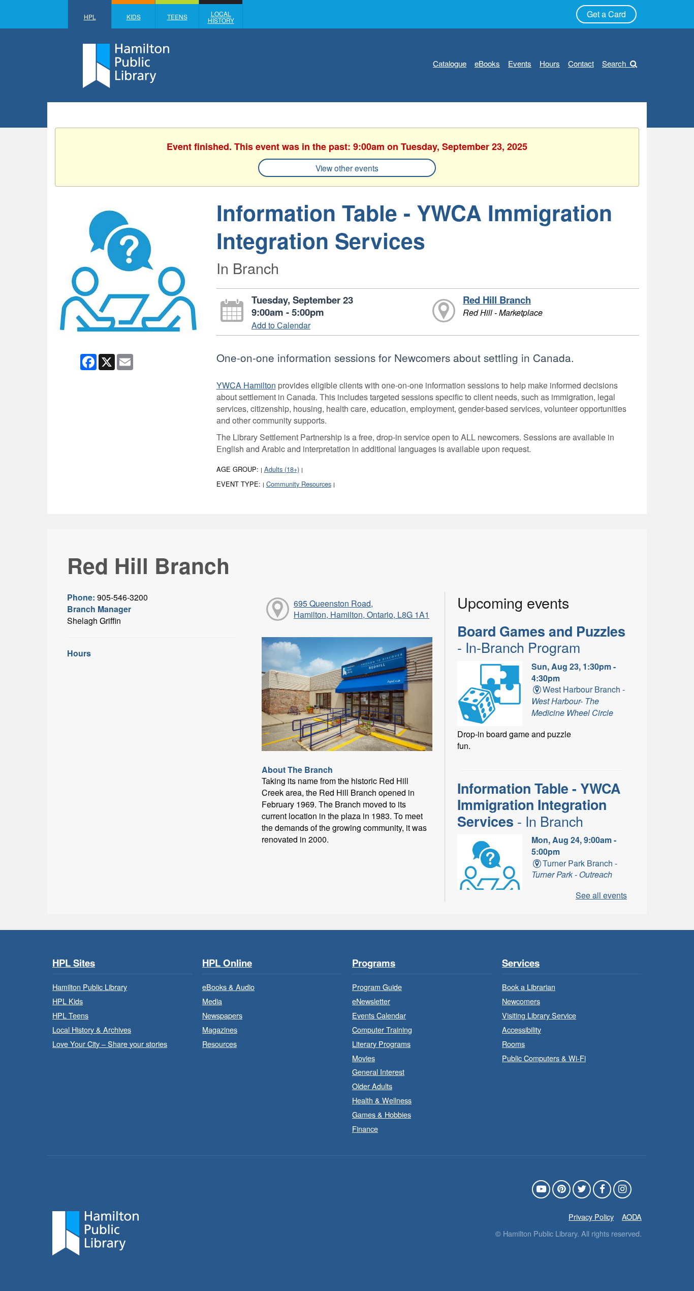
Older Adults (372, 1085)
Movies (363, 1058)
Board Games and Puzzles (541, 639)
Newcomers (521, 1001)
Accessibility (521, 1029)
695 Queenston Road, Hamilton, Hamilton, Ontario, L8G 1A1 (361, 609)
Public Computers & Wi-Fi (544, 1058)
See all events (601, 895)
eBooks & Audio (228, 986)
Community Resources (298, 484)
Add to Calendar (280, 325)
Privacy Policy (591, 1216)
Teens (177, 16)
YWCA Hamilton (246, 385)
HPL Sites (73, 963)
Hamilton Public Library (89, 986)
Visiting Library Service (539, 1015)
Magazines (219, 1029)
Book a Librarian (528, 986)
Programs (373, 963)
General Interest (378, 1071)
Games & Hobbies (381, 1114)
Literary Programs (381, 1043)
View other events (347, 167)
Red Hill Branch (497, 300)
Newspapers (222, 1015)
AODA (632, 1216)
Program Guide (377, 986)
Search (614, 63)
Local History (221, 16)
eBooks (487, 63)
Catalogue (449, 63)
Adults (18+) (281, 469)
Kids (134, 16)
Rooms (513, 1043)
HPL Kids (67, 1001)
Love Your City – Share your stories (109, 1043)
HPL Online (227, 963)
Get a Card (606, 14)
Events (519, 63)
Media (212, 1001)
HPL (90, 16)
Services (521, 963)
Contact (581, 63)
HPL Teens (70, 1015)
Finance (365, 1128)
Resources (219, 1043)
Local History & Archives (91, 1029)
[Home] (95, 1232)
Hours (550, 63)
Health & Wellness (382, 1100)
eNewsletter (371, 1001)
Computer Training (382, 1029)
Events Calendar (379, 1015)
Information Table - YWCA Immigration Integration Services (538, 804)
